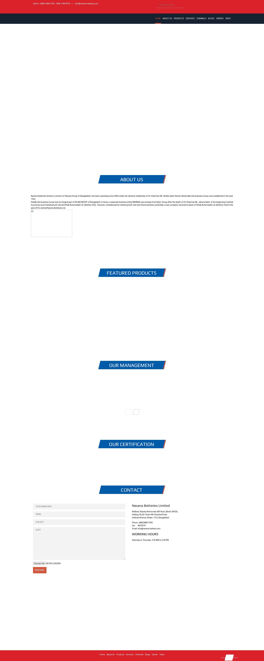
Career (219, 18)
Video (228, 18)
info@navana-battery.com (86, 3)
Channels (201, 18)
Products (179, 18)
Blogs (211, 18)
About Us (167, 18)
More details (64, 305)
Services (190, 18)
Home (158, 18)
